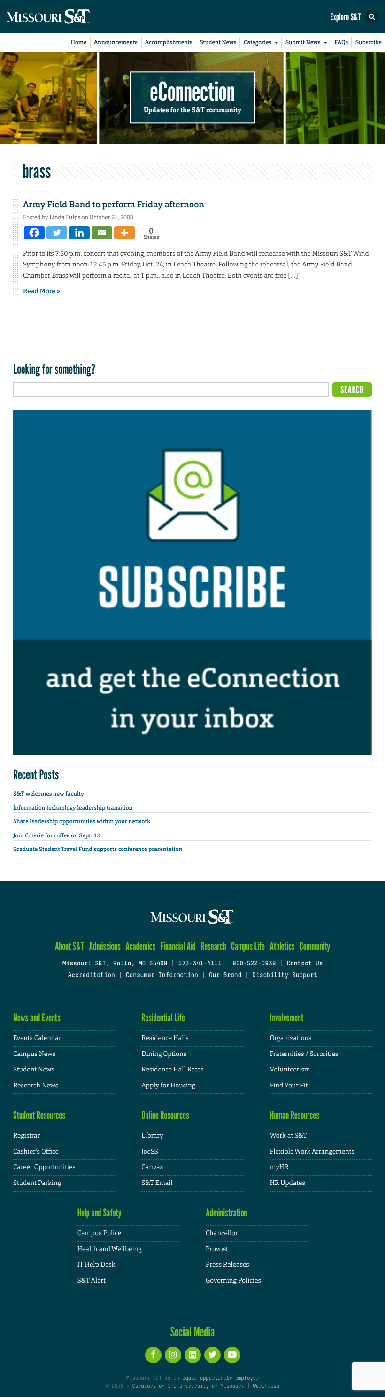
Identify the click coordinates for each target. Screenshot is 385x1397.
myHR (279, 1167)
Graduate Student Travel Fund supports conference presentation (97, 849)
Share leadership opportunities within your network (81, 821)
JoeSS (149, 1151)
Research (213, 946)
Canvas (152, 1167)
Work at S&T (288, 1135)
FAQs (341, 42)
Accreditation (91, 975)
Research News (35, 1085)
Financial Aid (178, 946)
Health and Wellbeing (109, 1249)
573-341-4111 (199, 964)
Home (79, 42)
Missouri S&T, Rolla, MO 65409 (114, 964)
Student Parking (37, 1183)
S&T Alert (91, 1280)
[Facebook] (34, 232)
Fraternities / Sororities (304, 1054)
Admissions (104, 946)
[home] (66, 17)
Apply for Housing (168, 1085)
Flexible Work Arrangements (312, 1151)
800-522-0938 (254, 964)
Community (315, 946)
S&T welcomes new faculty (48, 793)
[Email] (102, 232)
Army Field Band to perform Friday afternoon (113, 204)
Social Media (192, 1332)
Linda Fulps (64, 217)
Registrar (26, 1135)
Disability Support (284, 975)
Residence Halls (165, 1038)
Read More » (41, 291)
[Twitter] (56, 232)
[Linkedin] (79, 232)
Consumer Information (162, 975)
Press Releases (227, 1264)
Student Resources (39, 1115)
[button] (371, 16)
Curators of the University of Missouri (188, 1386)
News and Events (37, 1017)
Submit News (303, 42)
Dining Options (163, 1054)
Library (152, 1135)
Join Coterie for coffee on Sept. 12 (56, 835)
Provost (217, 1249)
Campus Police (99, 1233)
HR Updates (287, 1183)
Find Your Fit (289, 1085)
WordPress (266, 1386)
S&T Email (156, 1183)
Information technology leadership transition (72, 808)
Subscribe (368, 42)
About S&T (69, 946)
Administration (226, 1213)
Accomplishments (168, 42)
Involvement (287, 1017)
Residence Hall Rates (172, 1069)
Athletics (282, 946)
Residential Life (163, 1017)
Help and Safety (99, 1213)
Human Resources (295, 1115)
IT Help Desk (96, 1264)
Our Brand (225, 975)
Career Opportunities (44, 1167)
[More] (124, 232)
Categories (257, 42)
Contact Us (304, 964)
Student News (218, 42)
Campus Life (248, 946)
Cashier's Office (36, 1151)
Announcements (116, 42)
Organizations (291, 1038)
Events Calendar (37, 1038)
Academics (140, 946)
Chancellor (222, 1233)
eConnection (192, 91)
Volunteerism (290, 1069)
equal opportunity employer (220, 1378)
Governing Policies (233, 1280)
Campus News (34, 1054)
